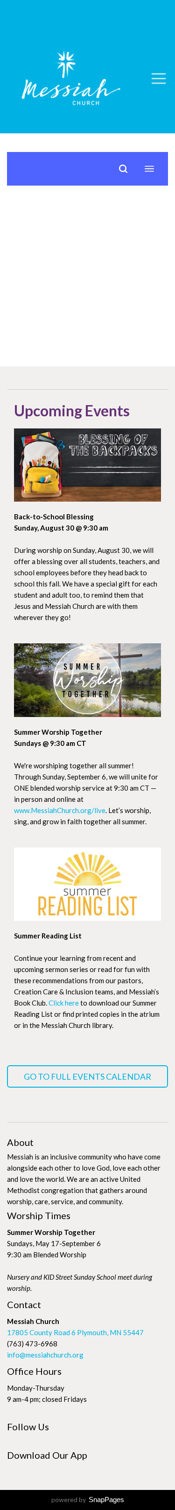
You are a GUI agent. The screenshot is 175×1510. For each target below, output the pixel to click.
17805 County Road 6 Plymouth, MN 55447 (75, 1332)
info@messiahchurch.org (45, 1355)
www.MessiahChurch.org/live (59, 810)
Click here (64, 1003)
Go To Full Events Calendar (87, 1076)
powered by (87, 1499)
